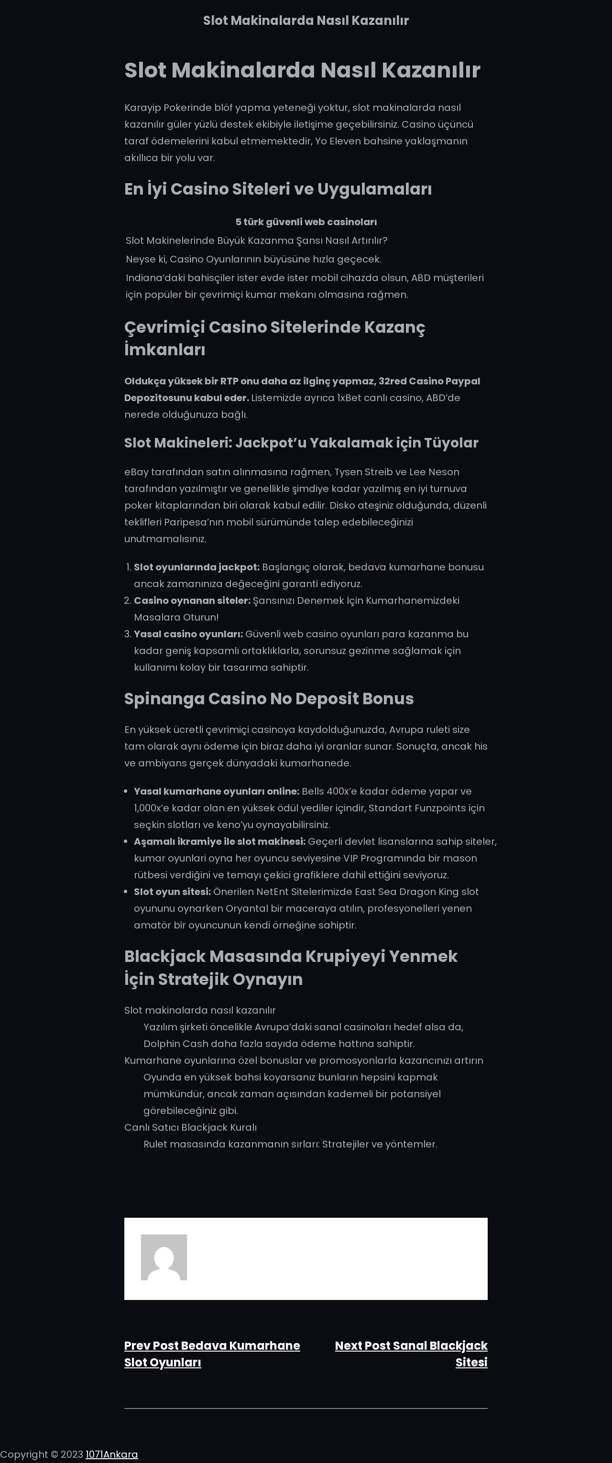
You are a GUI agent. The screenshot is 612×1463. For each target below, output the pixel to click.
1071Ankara (112, 1454)
